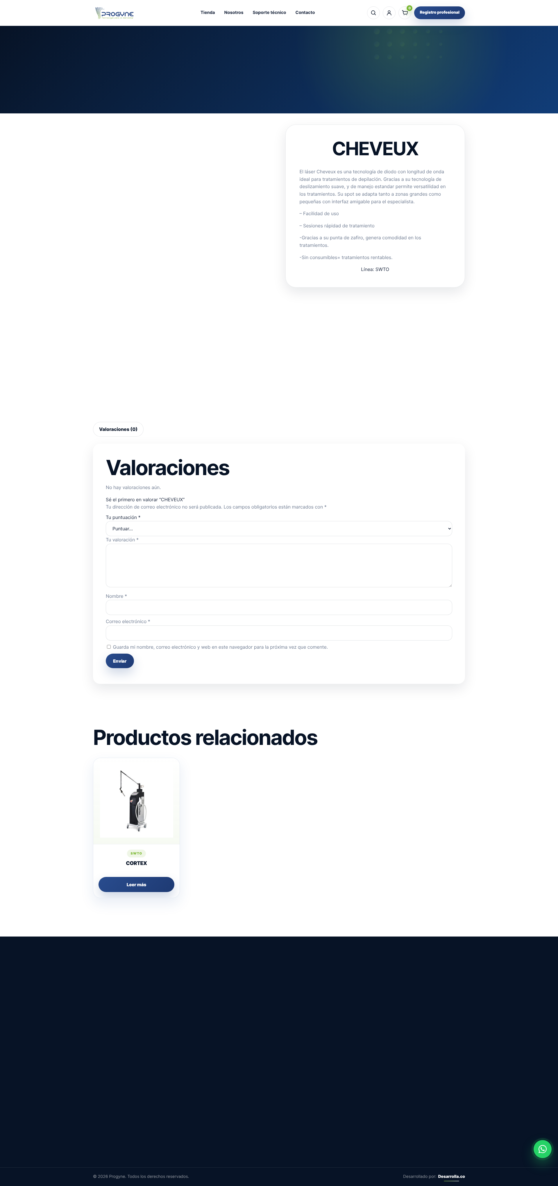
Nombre (116, 596)
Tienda (208, 12)
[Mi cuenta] (389, 12)
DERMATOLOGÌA (325, 1109)
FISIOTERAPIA (322, 1129)
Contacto (305, 12)
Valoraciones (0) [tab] (118, 429)
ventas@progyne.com (117, 1140)
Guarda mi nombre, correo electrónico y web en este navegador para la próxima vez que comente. (220, 647)
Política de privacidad (256, 1139)
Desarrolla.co (451, 1176)
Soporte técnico (269, 12)
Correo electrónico (128, 621)
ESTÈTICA (274, 105)
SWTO (295, 105)
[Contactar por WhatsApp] (543, 1149)
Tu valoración (122, 540)
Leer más (136, 884)
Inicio (237, 105)
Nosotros (234, 12)
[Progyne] (114, 13)
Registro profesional (439, 12)
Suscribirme (423, 1140)
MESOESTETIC (323, 1099)
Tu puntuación (123, 517)
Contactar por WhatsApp (442, 1004)
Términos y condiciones (258, 1129)
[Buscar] (373, 12)
